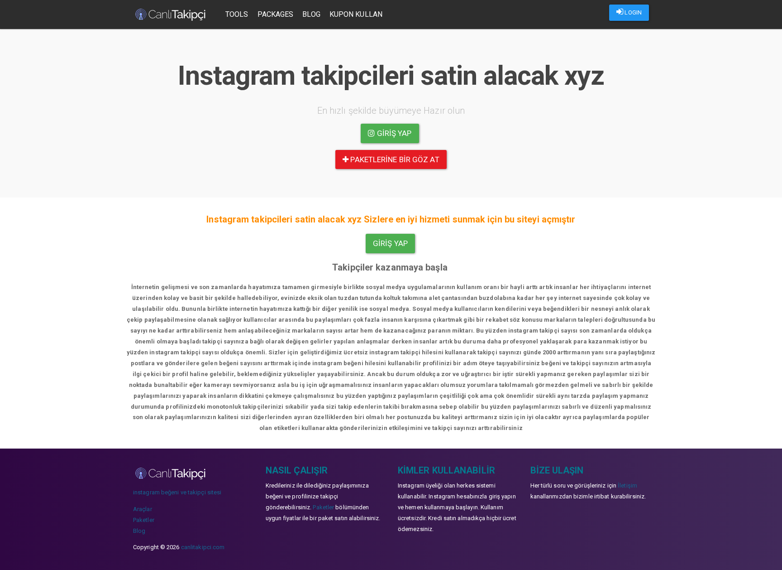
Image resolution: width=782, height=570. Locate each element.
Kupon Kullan (355, 14)
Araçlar (142, 509)
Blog (311, 14)
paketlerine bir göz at (393, 159)
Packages (275, 14)
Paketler (143, 520)
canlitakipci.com (203, 547)
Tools (236, 14)
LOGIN (632, 12)
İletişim (627, 485)
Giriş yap (393, 133)
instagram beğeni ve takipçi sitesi (177, 492)
